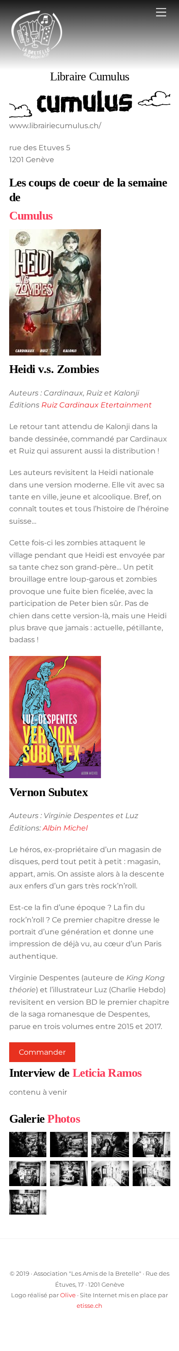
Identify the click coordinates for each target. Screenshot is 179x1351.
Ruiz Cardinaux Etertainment (96, 405)
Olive (68, 1295)
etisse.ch (89, 1305)
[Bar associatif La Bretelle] (36, 58)
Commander (42, 1052)
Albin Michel (65, 828)
